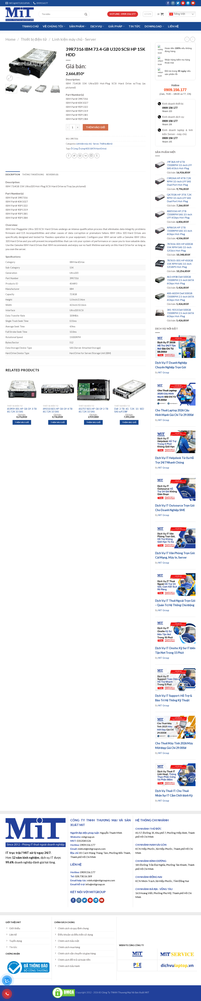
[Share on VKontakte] (85, 155)
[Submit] (86, 14)
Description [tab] (12, 174)
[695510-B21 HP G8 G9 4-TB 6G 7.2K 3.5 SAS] (57, 389)
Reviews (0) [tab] (52, 174)
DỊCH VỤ (96, 26)
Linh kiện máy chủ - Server (74, 39)
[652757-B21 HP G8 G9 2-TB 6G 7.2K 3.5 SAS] (93, 389)
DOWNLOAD (153, 26)
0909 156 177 (170, 107)
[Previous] (10, 63)
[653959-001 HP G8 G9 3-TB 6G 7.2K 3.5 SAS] (21, 389)
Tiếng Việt (179, 14)
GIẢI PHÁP (115, 26)
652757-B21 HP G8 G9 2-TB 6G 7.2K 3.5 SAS (93, 410)
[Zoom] (10, 78)
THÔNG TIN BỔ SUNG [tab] (33, 174)
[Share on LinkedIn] (91, 155)
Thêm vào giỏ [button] (22, 422)
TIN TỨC (134, 26)
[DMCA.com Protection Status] (63, 992)
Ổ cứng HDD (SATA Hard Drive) (92, 148)
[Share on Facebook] (68, 155)
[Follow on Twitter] (178, 3)
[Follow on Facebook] (168, 3)
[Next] (56, 63)
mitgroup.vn (87, 836)
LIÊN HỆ (173, 26)
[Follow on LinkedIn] (188, 3)
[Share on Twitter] (74, 155)
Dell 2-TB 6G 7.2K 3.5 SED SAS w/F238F (129, 410)
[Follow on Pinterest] (183, 3)
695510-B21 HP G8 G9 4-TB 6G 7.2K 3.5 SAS (57, 410)
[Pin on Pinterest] (80, 155)
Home (10, 39)
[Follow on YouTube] (193, 3)
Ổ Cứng (74, 148)
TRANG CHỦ (30, 26)
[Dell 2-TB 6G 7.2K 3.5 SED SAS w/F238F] (129, 389)
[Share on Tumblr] (97, 155)
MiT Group (163, 372)
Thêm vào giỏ (95, 127)
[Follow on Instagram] (173, 3)
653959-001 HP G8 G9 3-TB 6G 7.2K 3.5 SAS (22, 410)
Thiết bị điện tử (34, 39)
